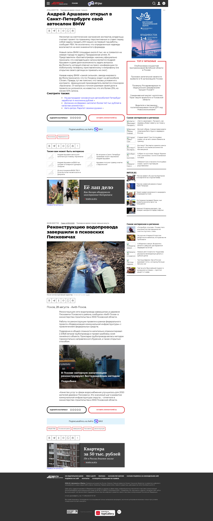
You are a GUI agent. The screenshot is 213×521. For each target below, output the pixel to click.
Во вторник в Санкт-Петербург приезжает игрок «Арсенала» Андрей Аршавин (108, 156)
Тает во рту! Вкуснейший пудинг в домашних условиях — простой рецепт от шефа (150, 270)
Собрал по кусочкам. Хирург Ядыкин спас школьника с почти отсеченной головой (151, 155)
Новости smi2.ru (55, 205)
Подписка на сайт (72, 478)
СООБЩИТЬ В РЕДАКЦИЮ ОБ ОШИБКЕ (105, 478)
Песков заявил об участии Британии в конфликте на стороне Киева (151, 176)
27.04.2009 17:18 (52, 10)
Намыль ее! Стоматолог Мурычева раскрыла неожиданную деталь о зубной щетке (150, 254)
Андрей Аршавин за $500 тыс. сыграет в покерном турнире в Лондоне (69, 164)
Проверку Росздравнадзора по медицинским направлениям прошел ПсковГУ (146, 88)
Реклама (101, 476)
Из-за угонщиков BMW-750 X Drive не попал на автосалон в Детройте (69, 172)
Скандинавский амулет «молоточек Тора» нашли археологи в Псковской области (146, 97)
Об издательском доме (74, 476)
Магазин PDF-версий (116, 476)
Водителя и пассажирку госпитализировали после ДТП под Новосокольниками (146, 107)
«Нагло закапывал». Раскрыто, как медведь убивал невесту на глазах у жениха (151, 123)
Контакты (85, 478)
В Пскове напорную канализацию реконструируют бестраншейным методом (90, 374)
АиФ (88, 295)
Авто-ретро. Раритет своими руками (83, 108)
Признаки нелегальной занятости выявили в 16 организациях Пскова (146, 78)
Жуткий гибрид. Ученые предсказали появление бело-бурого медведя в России (151, 131)
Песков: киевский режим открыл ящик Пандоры (149, 185)
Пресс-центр (91, 476)
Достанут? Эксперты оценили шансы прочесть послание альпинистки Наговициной (151, 147)
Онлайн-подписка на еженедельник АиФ (143, 476)
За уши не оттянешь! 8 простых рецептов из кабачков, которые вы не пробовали (151, 237)
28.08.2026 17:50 (53, 223)
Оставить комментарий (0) (106, 118)
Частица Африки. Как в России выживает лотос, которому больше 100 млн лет (150, 262)
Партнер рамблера (86, 511)
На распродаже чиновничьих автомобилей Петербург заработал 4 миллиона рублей (91, 99)
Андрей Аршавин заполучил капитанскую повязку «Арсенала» (70, 155)
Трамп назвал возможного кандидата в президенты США (151, 193)
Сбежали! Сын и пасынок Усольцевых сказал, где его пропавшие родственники (151, 164)
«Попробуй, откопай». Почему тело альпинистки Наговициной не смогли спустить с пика (151, 229)
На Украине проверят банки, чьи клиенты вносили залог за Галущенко (149, 202)
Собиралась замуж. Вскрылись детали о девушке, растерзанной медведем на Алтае (150, 246)
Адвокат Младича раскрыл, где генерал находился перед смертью (150, 209)
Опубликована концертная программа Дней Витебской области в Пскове (146, 68)
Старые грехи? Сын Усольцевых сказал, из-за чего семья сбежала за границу (151, 139)
